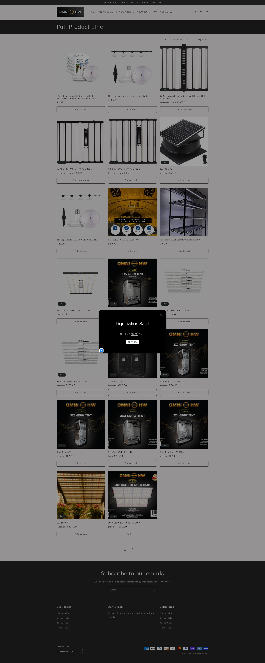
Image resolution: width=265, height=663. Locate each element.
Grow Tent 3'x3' (64, 452)
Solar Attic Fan (166, 169)
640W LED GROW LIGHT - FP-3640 (72, 381)
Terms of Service (64, 628)
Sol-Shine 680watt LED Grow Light (124, 169)
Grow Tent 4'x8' (115, 381)
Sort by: (168, 39)
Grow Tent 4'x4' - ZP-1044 (120, 452)
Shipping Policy (63, 618)
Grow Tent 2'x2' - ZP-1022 (172, 381)
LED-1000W (62, 523)
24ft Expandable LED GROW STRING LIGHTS (77, 240)
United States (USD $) (68, 652)
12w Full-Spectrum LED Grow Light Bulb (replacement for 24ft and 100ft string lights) (77, 97)
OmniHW (191, 653)
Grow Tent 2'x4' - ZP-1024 (172, 452)
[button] (195, 12)
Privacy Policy (63, 613)
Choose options (184, 109)
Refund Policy (63, 623)
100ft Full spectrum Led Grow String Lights (128, 96)
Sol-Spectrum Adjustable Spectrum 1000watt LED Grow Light (182, 97)
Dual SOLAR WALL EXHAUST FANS (124, 240)
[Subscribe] (154, 590)
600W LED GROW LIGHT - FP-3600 (124, 523)
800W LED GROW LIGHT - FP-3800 (175, 311)
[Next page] (140, 549)
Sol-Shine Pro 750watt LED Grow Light (74, 169)
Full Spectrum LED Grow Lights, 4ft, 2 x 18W (180, 240)
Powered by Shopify (201, 653)
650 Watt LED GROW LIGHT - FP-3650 (74, 311)
